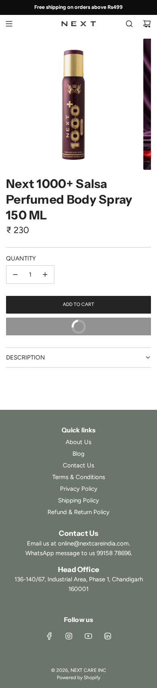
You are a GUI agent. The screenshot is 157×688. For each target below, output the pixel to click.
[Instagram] (69, 636)
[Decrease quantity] (15, 274)
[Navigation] (9, 24)
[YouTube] (88, 636)
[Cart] (147, 24)
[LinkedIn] (107, 636)
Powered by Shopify (78, 677)
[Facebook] (49, 636)
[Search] (129, 24)
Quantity (21, 258)
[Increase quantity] (45, 274)
